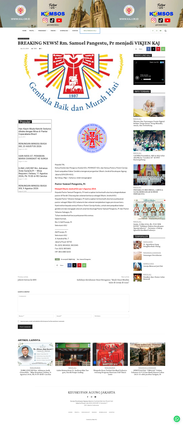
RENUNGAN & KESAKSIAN (152, 252)
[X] (153, 49)
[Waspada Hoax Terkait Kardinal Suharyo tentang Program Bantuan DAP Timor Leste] (110, 354)
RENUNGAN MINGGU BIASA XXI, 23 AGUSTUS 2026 (33, 145)
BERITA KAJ (137, 118)
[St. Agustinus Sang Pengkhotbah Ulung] (137, 245)
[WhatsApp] (163, 49)
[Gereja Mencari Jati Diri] (137, 267)
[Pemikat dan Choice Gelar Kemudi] (137, 278)
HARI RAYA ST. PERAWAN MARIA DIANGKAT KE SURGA (33, 157)
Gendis (97, 407)
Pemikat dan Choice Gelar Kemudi (154, 278)
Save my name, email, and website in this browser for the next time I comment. (42, 321)
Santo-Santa (148, 241)
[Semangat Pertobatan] (137, 256)
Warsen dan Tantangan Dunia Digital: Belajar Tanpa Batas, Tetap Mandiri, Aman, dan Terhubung (149, 123)
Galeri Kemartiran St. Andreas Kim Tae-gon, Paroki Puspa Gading (73, 371)
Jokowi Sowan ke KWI (27, 280)
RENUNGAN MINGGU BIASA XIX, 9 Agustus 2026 (33, 187)
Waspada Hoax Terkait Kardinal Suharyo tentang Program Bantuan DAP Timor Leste (110, 372)
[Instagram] (157, 31)
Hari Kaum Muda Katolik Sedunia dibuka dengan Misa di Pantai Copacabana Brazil (35, 131)
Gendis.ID (137, 282)
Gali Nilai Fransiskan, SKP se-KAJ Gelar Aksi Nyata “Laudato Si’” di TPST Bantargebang (149, 157)
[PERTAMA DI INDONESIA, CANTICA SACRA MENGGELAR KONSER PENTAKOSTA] (149, 174)
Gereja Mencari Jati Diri (153, 266)
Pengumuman (23, 38)
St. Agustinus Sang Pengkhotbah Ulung (151, 245)
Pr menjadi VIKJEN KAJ (68, 259)
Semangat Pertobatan (152, 255)
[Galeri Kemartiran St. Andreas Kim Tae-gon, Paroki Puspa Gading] (72, 354)
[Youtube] (160, 31)
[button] (165, 31)
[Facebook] (153, 31)
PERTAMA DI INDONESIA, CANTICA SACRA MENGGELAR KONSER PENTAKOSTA (148, 192)
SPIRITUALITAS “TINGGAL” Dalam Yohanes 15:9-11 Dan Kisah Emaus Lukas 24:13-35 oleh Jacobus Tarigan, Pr (147, 372)
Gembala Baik (148, 263)
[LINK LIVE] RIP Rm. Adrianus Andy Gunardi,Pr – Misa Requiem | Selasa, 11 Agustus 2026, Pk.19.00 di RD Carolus (33, 172)
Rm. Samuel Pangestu (84, 259)
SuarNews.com (88, 407)
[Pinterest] (158, 49)
